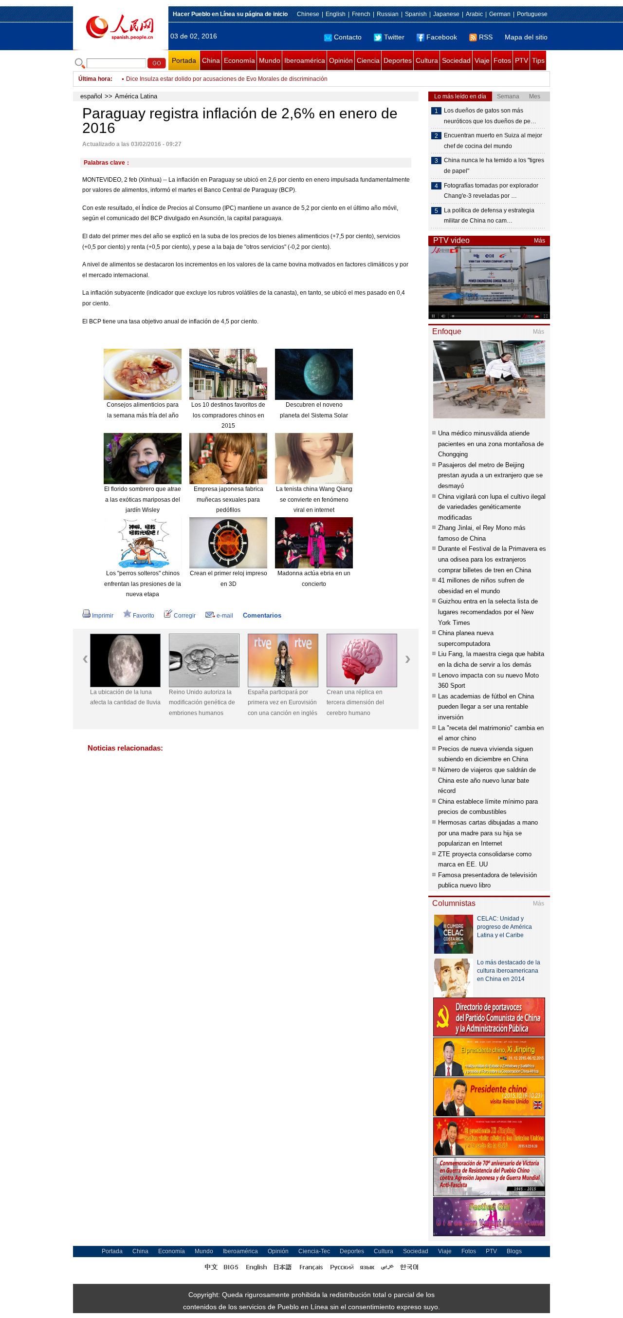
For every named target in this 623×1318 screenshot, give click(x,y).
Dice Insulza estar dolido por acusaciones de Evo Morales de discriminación (227, 78)
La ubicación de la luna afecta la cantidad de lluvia (125, 697)
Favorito (143, 615)
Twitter (394, 37)
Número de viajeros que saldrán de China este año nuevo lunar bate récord (487, 780)
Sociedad (456, 60)
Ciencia (368, 60)
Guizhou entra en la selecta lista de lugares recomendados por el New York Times (488, 612)
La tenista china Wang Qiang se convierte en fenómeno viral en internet (314, 499)
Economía (239, 60)
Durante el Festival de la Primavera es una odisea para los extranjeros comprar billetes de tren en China (492, 559)
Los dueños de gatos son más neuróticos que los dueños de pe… (490, 116)
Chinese (308, 14)
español (91, 96)
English (336, 14)
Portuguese (532, 14)
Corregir (185, 615)
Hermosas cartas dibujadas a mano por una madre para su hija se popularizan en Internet (488, 833)
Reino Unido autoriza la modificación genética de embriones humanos (202, 702)
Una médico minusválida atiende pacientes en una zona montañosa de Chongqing (491, 444)
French (361, 14)
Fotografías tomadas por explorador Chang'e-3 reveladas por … (491, 191)
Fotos (502, 60)
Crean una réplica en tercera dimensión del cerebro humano (355, 702)
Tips (538, 60)
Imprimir (102, 615)
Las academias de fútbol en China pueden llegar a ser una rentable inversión (486, 707)
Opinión (341, 60)
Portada (184, 60)
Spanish (416, 14)
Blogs (514, 1251)
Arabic (474, 14)
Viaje (482, 60)
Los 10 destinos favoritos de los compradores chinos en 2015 (228, 415)
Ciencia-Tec (314, 1251)
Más (539, 240)
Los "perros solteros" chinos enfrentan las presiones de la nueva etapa (142, 584)
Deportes (398, 60)
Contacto (348, 37)
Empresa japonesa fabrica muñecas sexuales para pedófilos (228, 499)
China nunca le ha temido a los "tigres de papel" (494, 165)
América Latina (136, 96)
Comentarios (262, 615)
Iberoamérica (304, 60)
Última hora (94, 78)
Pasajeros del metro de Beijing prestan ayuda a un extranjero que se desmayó (490, 475)
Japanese (446, 14)
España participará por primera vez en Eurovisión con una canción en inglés (282, 702)
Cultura (427, 60)
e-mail (225, 615)
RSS (486, 37)
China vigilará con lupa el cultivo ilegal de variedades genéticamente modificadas (492, 507)
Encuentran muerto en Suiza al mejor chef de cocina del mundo (493, 141)
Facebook (441, 37)
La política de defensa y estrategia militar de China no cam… (489, 216)
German (500, 14)
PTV (521, 60)
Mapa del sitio (526, 37)
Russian (388, 14)
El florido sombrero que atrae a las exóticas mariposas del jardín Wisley (142, 499)
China (211, 60)
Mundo (269, 60)
